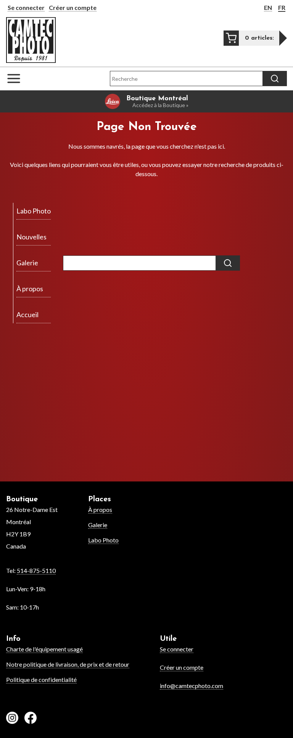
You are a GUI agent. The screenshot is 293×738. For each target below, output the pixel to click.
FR (281, 7)
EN (268, 7)
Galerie (97, 524)
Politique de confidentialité (41, 679)
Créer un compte (73, 7)
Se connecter (26, 7)
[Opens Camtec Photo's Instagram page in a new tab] (12, 719)
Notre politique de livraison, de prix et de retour (67, 664)
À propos (100, 509)
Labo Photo (103, 540)
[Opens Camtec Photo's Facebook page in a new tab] (30, 719)
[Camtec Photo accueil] (31, 40)
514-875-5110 (36, 570)
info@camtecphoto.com (191, 685)
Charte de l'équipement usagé (44, 649)
